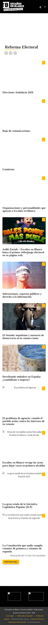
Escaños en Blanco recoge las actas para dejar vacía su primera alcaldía (23, 464)
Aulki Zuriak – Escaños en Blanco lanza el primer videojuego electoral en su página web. (23, 252)
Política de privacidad (24, 616)
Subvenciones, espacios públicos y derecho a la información (22, 295)
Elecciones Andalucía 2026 (17, 92)
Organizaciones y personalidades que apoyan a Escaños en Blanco (24, 209)
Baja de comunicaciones (16, 130)
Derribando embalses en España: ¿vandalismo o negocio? (21, 378)
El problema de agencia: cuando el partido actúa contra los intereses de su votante (23, 421)
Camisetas (8, 169)
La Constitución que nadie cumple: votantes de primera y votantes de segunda (22, 548)
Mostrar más (10, 562)
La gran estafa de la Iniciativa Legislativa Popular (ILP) (19, 505)
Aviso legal (10, 616)
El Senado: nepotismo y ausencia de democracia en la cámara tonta (23, 337)
